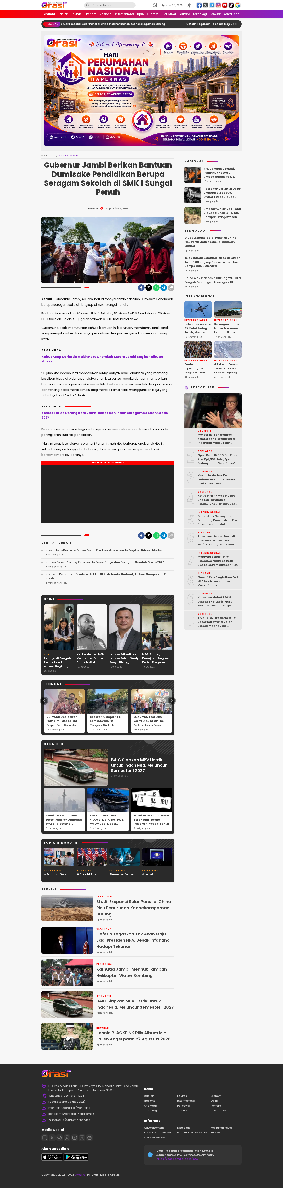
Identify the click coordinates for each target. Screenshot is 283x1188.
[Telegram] (163, 287)
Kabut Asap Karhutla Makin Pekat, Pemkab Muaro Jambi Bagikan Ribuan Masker (102, 359)
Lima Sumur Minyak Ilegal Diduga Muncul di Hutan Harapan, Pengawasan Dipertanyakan (222, 215)
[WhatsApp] (156, 287)
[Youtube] (74, 1137)
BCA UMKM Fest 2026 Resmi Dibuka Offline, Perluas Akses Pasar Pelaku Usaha (148, 723)
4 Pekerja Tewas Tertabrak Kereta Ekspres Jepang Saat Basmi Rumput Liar (226, 373)
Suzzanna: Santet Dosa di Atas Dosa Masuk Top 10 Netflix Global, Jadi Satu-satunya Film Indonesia (216, 543)
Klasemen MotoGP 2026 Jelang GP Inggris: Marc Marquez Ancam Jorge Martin (215, 604)
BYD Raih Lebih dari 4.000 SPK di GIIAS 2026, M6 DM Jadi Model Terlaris (107, 822)
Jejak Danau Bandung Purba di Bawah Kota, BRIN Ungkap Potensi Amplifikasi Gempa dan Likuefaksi (212, 262)
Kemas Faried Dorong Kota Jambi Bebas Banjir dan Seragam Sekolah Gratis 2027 (104, 415)
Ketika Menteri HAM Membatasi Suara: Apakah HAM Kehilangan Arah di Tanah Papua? (91, 662)
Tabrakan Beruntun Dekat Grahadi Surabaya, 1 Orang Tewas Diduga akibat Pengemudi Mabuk (222, 195)
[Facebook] (141, 287)
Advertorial (69, 156)
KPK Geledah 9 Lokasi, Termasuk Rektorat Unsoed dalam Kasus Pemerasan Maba (219, 175)
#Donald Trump (88, 874)
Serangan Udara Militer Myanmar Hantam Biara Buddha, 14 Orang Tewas (227, 332)
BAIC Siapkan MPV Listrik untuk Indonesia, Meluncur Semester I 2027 (139, 765)
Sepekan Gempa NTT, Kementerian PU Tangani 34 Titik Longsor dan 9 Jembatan (105, 725)
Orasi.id (79, 1175)
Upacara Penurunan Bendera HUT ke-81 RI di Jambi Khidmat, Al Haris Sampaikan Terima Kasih (110, 576)
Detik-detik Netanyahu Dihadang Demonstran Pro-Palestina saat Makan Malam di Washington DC (218, 522)
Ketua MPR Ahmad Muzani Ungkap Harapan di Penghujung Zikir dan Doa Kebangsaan (217, 502)
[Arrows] (44, 701)
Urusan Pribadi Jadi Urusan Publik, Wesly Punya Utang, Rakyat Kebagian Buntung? (124, 662)
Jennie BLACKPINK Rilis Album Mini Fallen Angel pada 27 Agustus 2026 (133, 1036)
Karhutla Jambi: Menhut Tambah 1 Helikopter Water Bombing (133, 972)
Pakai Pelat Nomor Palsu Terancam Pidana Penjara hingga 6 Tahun (151, 820)
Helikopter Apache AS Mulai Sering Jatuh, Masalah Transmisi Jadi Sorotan (197, 332)
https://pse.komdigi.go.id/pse (177, 1159)
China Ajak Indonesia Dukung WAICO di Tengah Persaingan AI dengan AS (213, 280)
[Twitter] (148, 287)
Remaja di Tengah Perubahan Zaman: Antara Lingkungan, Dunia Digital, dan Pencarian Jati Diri (58, 666)
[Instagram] (67, 1137)
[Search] (88, 5)
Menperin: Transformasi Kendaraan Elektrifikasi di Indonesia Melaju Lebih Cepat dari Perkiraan (217, 441)
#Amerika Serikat (122, 874)
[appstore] (52, 1160)
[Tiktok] (82, 1137)
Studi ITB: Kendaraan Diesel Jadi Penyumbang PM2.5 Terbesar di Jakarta (64, 822)
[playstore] (76, 1160)
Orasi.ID (48, 156)
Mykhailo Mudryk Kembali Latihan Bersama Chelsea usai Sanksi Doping (216, 480)
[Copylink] (171, 287)
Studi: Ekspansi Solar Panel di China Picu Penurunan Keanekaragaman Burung (68, 24)
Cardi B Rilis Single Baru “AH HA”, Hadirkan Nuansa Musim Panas (218, 581)
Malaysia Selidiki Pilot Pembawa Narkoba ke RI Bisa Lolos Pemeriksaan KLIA (218, 561)
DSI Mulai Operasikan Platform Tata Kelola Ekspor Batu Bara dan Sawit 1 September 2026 (63, 723)
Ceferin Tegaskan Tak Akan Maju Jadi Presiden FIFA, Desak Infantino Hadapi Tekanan (198, 24)
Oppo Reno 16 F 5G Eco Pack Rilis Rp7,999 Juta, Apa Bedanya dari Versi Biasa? (217, 459)
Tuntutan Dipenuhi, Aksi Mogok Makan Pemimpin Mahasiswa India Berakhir (196, 375)
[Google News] (89, 1137)
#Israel (147, 874)
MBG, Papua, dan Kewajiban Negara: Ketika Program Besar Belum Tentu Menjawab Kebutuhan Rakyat (156, 664)
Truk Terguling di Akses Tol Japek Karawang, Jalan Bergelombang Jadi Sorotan (217, 624)
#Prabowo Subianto (59, 874)
